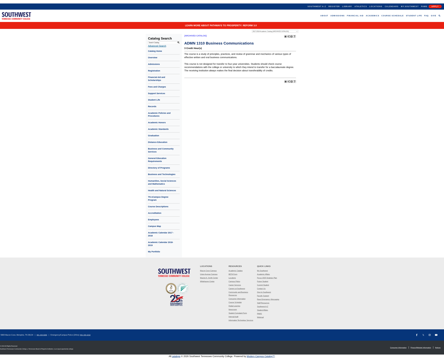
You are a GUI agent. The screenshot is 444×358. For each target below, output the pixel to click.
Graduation (153, 135)
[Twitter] (424, 335)
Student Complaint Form (238, 313)
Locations (375, 6)
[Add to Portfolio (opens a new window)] (285, 36)
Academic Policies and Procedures (159, 114)
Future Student (262, 281)
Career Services (235, 285)
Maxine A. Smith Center (209, 278)
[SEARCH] (439, 16)
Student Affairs (262, 310)
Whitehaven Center (207, 281)
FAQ (426, 16)
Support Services (156, 93)
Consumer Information (237, 299)
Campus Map (154, 226)
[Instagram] (431, 335)
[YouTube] (437, 335)
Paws (424, 6)
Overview (152, 57)
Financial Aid (355, 16)
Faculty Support (263, 296)
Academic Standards (158, 129)
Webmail (260, 317)
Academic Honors (157, 122)
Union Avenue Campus (208, 274)
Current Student (263, 285)
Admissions (337, 16)
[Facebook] (418, 335)
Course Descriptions (158, 206)
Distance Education (157, 142)
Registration (154, 71)
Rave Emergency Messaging (268, 299)
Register (334, 6)
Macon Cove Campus (208, 271)
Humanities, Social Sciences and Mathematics (162, 182)
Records (152, 106)
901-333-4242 (85, 335)
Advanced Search (157, 46)
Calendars (392, 6)
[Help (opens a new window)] (294, 36)
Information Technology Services (241, 320)
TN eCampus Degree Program (158, 198)
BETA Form (233, 274)
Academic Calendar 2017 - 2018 (161, 234)
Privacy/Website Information (421, 348)
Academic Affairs (263, 274)
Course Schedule (392, 16)
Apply (435, 6)
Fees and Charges (157, 87)
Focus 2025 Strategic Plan (267, 278)
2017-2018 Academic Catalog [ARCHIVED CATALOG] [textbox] (271, 31)
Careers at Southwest (237, 289)
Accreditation (154, 213)
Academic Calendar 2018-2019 (160, 243)
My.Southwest (410, 6)
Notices (438, 348)
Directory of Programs (159, 168)
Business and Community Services (161, 150)
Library (347, 6)
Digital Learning (234, 306)
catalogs (176, 356)
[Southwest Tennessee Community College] (16, 16)
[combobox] (275, 31)
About (324, 16)
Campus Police (234, 281)
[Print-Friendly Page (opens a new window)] (291, 36)
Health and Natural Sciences (162, 190)
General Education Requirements (157, 159)
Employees (153, 219)
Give (433, 16)
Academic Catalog (235, 271)
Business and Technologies (161, 174)
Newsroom (233, 309)
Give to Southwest (264, 292)
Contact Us (261, 289)
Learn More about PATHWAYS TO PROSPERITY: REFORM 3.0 (221, 25)
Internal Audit (233, 317)
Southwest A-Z (317, 6)
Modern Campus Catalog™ (261, 356)
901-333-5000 (42, 335)
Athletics (361, 6)
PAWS (259, 314)
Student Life (414, 16)
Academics (372, 16)
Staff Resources (263, 303)
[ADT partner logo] (176, 294)
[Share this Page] (288, 36)
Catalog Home (155, 51)
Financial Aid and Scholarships (156, 78)
